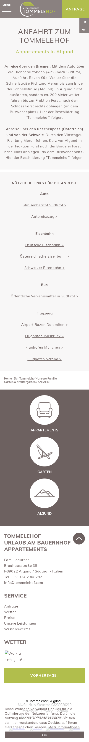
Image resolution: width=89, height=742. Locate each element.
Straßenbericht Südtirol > (44, 205)
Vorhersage (43, 675)
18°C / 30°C (15, 660)
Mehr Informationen (64, 727)
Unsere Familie (47, 378)
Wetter (10, 612)
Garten (44, 472)
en (84, 29)
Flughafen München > (44, 347)
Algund (44, 513)
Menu (7, 5)
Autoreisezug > (44, 216)
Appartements (44, 430)
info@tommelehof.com (23, 582)
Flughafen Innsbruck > (44, 336)
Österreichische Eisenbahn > (44, 256)
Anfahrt (44, 382)
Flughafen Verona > (44, 359)
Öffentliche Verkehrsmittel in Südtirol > (44, 296)
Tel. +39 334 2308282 (23, 577)
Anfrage (11, 606)
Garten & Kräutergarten (20, 382)
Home (8, 378)
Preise (9, 617)
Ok (44, 735)
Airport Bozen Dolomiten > (44, 324)
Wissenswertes (17, 629)
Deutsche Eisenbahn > (44, 245)
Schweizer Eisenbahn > (44, 268)
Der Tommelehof (24, 378)
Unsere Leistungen (20, 623)
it (85, 22)
